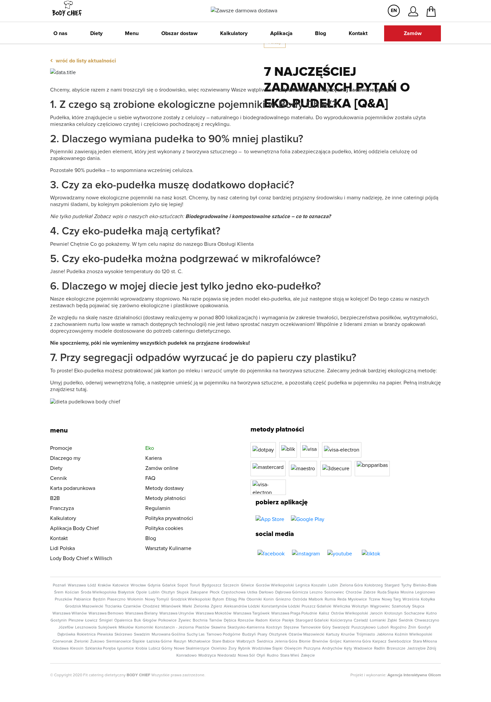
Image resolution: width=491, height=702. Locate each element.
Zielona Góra (351, 585)
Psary (262, 635)
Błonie (305, 642)
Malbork (316, 599)
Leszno (316, 592)
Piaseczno (116, 599)
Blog (320, 33)
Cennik (58, 478)
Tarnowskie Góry (316, 628)
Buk (137, 621)
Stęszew (291, 628)
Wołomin (135, 599)
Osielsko (219, 649)
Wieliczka (341, 606)
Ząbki (392, 621)
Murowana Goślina (168, 635)
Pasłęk (288, 621)
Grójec (336, 642)
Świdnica (265, 642)
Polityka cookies (164, 528)
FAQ (150, 478)
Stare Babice (223, 642)
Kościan (72, 592)
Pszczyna (312, 649)
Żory (232, 649)
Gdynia (154, 585)
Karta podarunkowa (72, 488)
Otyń (261, 656)
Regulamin (157, 508)
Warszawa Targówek (251, 613)
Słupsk (183, 592)
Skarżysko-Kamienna (246, 628)
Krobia (141, 649)
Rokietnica (86, 635)
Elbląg (231, 599)
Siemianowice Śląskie (125, 642)
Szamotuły (401, 606)
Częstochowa (233, 592)
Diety (96, 33)
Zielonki (81, 642)
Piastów (202, 628)
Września (410, 599)
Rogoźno (398, 628)
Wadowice (363, 649)
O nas (60, 33)
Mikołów (126, 628)
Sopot (182, 585)
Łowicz (91, 621)
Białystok (126, 592)
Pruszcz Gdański (316, 606)
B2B (55, 498)
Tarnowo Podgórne (223, 635)
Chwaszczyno (427, 621)
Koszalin (318, 585)
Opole (141, 592)
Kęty (348, 649)
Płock (214, 592)
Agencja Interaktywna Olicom (414, 675)
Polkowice (167, 621)
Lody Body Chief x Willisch (81, 558)
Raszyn (180, 642)
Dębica (230, 621)
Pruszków (63, 599)
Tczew (374, 599)
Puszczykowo (363, 628)
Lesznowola (86, 628)
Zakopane (199, 592)
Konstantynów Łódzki (281, 606)
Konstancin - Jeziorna (174, 628)
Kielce (275, 621)
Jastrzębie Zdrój (421, 649)
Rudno (273, 656)
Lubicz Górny (160, 649)
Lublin (154, 592)
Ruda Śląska (388, 592)
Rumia (330, 599)
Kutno (431, 613)
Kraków (104, 585)
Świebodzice (399, 642)
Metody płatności (165, 498)
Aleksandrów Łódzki (242, 606)
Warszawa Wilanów (69, 613)
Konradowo (186, 656)
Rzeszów (246, 621)
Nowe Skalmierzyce (191, 649)
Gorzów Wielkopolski (275, 585)
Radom (262, 621)
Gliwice (247, 585)
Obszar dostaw (179, 33)
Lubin (333, 585)
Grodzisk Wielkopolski (191, 599)
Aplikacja (281, 33)
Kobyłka (428, 599)
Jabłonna (385, 635)
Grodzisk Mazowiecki (84, 606)
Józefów (65, 628)
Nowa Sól (246, 656)
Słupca (418, 606)
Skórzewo (123, 635)
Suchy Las (196, 635)
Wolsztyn (360, 606)
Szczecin (231, 585)
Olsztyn (168, 592)
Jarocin (376, 613)
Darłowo (266, 592)
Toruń (195, 585)
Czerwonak (62, 642)
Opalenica (123, 621)
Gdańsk (169, 585)
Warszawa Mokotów (213, 613)
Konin (269, 599)
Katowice (121, 585)
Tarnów (215, 621)
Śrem (58, 592)
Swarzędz (341, 628)
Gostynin (58, 621)
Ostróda (300, 599)
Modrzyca (207, 656)
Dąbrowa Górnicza (291, 592)
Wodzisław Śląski (267, 649)
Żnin (412, 628)
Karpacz (379, 642)
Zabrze (369, 592)
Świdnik (406, 621)
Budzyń (249, 635)
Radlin (379, 649)
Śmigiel (106, 621)
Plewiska (105, 635)
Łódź (92, 585)
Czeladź (361, 621)
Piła (241, 599)
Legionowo (425, 592)
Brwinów (320, 642)
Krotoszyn (393, 613)
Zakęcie (308, 656)
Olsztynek (278, 635)
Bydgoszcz (211, 585)
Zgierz (216, 606)
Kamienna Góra (357, 642)
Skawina (218, 628)
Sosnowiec (334, 592)
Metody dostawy (164, 488)
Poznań (59, 585)
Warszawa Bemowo (106, 613)
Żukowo (97, 642)
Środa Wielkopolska (98, 592)
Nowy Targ (391, 599)
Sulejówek (107, 628)
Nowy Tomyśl (157, 599)
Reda (341, 599)
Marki (187, 606)
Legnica (303, 585)
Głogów (150, 621)
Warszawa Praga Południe (294, 613)
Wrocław (138, 585)
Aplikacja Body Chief (74, 528)
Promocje (61, 448)
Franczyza (62, 508)
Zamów (413, 33)
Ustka (252, 592)
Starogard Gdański (312, 621)
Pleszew (76, 621)
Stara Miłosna (425, 642)
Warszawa (77, 585)
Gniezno (283, 599)
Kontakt (358, 33)
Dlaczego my (65, 458)
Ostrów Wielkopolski (349, 613)
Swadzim (142, 635)
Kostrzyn (274, 628)
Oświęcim (293, 649)
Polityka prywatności (169, 518)
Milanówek (171, 606)
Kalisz (324, 613)
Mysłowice (357, 599)
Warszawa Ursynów (176, 613)
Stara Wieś (289, 656)
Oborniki (254, 599)
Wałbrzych (245, 642)
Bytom (218, 599)
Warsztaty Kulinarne (168, 548)
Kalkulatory (234, 33)
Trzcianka (113, 606)
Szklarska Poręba (100, 649)
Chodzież (151, 606)
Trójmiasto (365, 635)
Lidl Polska (62, 548)
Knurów (348, 635)
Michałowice (199, 642)
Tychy (406, 585)
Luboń (383, 628)
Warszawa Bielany (141, 613)
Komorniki (144, 628)
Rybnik (244, 649)
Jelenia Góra (286, 642)
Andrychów (332, 649)
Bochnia (200, 621)
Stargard (391, 585)
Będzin (99, 599)
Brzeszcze (396, 649)
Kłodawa (60, 649)
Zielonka (201, 606)
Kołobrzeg (373, 585)
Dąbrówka (66, 635)
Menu (132, 33)
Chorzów (354, 592)
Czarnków (132, 606)
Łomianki (378, 621)
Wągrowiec (380, 606)
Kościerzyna (341, 621)
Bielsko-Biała (425, 585)
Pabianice (82, 599)
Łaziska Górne (159, 642)
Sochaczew (414, 613)
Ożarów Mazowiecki (306, 635)
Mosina (407, 592)
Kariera (153, 458)
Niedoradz (226, 656)
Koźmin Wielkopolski (413, 635)
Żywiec (184, 621)
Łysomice (125, 649)
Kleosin (77, 649)
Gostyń (424, 628)
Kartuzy (332, 635)
